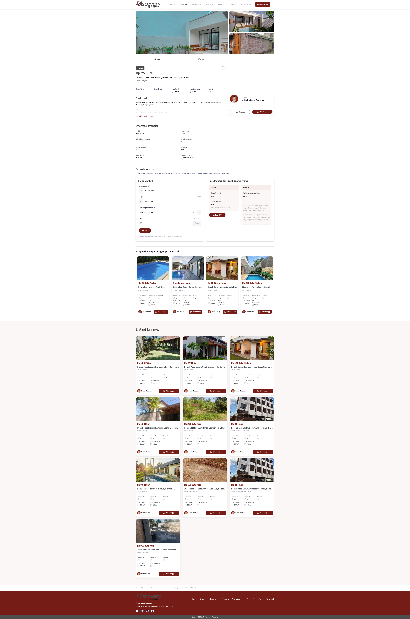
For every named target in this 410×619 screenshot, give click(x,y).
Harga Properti (144, 186)
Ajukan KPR (217, 215)
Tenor (170, 219)
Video (203, 59)
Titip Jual (270, 599)
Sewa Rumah (145, 588)
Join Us (233, 4)
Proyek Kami (246, 4)
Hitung (144, 230)
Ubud (158, 588)
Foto (158, 59)
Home (172, 4)
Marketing (221, 4)
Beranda (138, 588)
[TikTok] (152, 611)
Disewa (195, 4)
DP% (141, 197)
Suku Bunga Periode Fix (147, 208)
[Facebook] (137, 611)
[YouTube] (147, 611)
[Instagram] (142, 611)
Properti (209, 4)
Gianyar (153, 588)
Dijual (182, 4)
